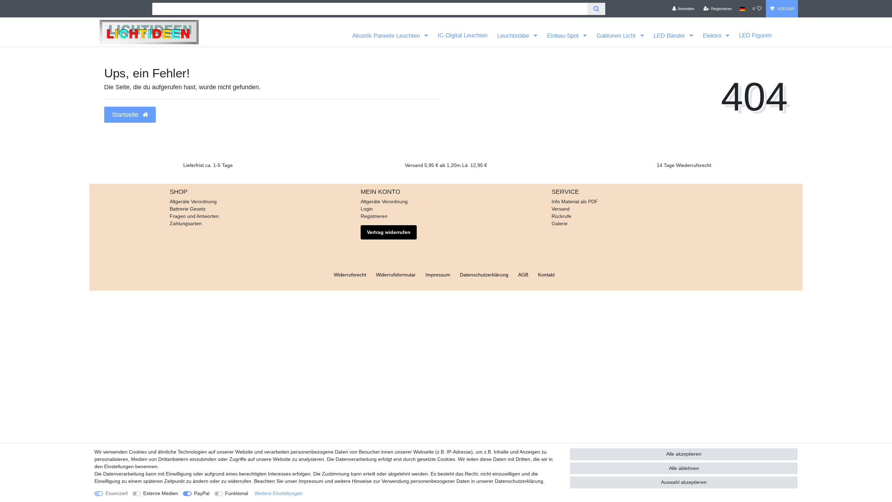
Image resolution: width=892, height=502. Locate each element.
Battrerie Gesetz (188, 209)
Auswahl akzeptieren (684, 482)
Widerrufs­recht (350, 274)
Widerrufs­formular (396, 274)
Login (367, 209)
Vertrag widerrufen (388, 232)
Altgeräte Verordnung (193, 201)
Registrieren (374, 216)
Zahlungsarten (186, 223)
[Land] (742, 8)
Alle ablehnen (684, 468)
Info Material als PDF (575, 201)
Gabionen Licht (617, 35)
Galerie (560, 223)
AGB (523, 274)
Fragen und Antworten (194, 216)
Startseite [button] (126, 114)
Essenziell (117, 493)
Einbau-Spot (563, 35)
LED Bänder (670, 35)
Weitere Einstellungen (278, 493)
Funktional (236, 493)
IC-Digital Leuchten (462, 35)
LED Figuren (755, 35)
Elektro (713, 35)
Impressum (437, 274)
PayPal (201, 493)
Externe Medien (160, 493)
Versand (561, 209)
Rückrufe (561, 216)
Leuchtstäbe (514, 35)
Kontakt (546, 274)
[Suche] (596, 9)
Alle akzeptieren (683, 454)
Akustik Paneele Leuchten (387, 35)
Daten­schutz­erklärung (484, 274)
